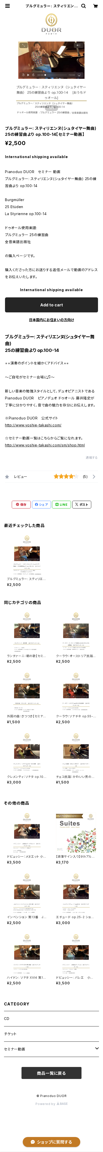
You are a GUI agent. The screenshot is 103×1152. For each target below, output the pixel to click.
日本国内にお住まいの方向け (51, 320)
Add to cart (51, 304)
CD (7, 1018)
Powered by (46, 1104)
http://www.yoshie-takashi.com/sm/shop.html (45, 445)
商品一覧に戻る (51, 1073)
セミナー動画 (14, 1049)
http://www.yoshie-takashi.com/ (33, 425)
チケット (10, 1034)
